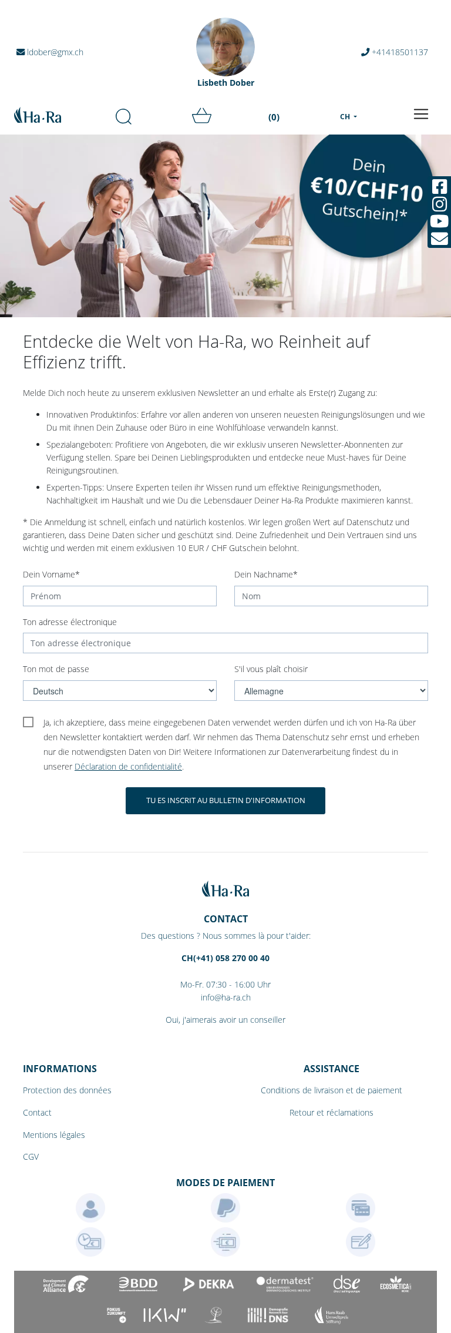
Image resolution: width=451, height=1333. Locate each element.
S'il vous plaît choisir (271, 668)
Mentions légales (54, 1134)
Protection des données (67, 1090)
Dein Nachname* (266, 574)
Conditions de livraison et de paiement (331, 1090)
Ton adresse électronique (70, 621)
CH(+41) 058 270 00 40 (225, 957)
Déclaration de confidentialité (128, 766)
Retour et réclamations (331, 1112)
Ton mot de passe (56, 668)
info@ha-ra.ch (226, 997)
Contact (37, 1112)
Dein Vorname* (51, 574)
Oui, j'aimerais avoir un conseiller (225, 1019)
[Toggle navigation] (421, 114)
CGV (31, 1156)
